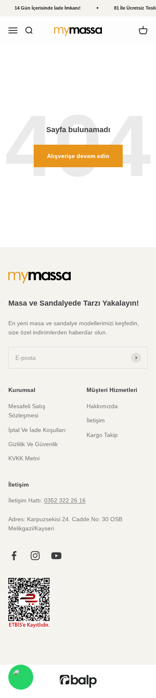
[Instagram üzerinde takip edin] (35, 555)
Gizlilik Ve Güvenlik (33, 444)
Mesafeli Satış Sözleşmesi (26, 411)
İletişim (96, 420)
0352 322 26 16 (65, 500)
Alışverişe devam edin (78, 156)
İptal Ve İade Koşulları (37, 430)
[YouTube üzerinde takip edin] (56, 555)
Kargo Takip (102, 435)
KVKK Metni (24, 458)
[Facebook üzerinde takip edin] (14, 555)
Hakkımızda (102, 406)
